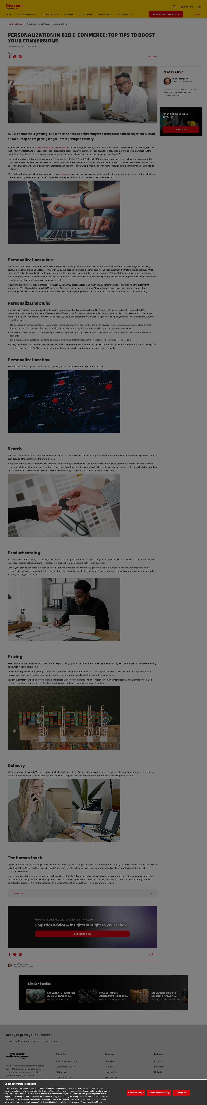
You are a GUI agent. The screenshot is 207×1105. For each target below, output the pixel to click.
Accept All (181, 1093)
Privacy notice (86, 1102)
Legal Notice (97, 1102)
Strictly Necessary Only (158, 1093)
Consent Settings (135, 1093)
